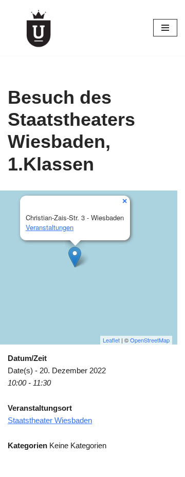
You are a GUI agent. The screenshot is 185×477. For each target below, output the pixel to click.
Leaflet (111, 340)
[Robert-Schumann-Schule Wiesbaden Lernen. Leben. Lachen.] (38, 27)
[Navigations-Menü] (165, 27)
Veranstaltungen (49, 227)
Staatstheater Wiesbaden (50, 420)
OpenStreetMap (150, 340)
